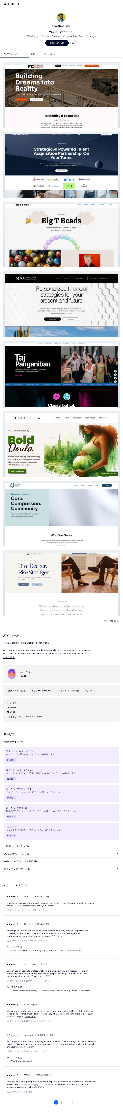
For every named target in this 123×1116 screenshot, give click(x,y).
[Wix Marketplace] (12, 4)
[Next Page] (72, 1102)
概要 (33, 54)
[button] (61, 95)
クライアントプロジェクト (14, 54)
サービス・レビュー (47, 54)
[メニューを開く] (118, 4)
